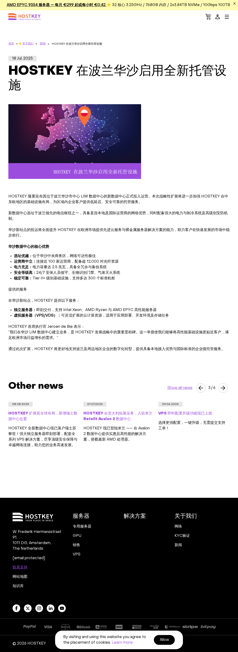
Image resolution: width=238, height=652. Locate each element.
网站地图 (20, 577)
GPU (77, 536)
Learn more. (122, 643)
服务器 (81, 516)
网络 (178, 526)
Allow (164, 640)
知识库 (18, 586)
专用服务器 (82, 526)
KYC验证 (182, 536)
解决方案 (135, 516)
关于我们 (27, 43)
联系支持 (20, 567)
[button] (200, 388)
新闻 (43, 43)
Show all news (179, 388)
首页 (11, 43)
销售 (76, 545)
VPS (76, 554)
